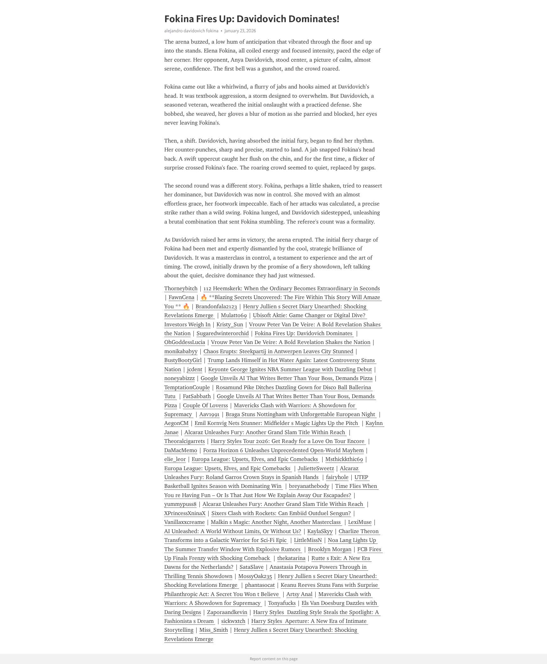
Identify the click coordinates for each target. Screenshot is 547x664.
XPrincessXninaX (184, 513)
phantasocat (260, 584)
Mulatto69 (234, 315)
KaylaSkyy (320, 531)
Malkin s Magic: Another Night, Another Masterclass (276, 522)
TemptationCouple (187, 387)
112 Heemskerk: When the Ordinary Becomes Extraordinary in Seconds (292, 288)
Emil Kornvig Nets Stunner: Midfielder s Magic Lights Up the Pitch (277, 423)
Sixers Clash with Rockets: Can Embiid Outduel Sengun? (281, 513)
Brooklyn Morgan (329, 549)
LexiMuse (360, 522)
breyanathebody (309, 486)
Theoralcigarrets (184, 441)
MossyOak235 (255, 576)
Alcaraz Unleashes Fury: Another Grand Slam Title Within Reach (266, 432)
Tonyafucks (282, 602)
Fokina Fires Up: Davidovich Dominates (304, 333)
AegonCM (176, 423)
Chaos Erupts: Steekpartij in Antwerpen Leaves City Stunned (278, 351)
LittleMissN (308, 540)
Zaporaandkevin (227, 612)
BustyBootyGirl (183, 360)
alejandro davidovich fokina (191, 31)
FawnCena (181, 297)
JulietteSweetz (316, 468)
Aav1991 (209, 414)
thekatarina (291, 558)
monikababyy (181, 351)
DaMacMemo (180, 450)
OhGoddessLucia (184, 342)
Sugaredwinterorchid (223, 333)
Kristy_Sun (230, 324)
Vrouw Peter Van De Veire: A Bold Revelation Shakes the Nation (290, 342)
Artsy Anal (299, 594)
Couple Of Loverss (205, 405)
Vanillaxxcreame (184, 522)
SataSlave (252, 566)
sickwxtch (233, 621)
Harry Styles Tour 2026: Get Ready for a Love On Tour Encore (288, 441)
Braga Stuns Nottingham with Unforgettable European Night (301, 414)
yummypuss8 (180, 504)
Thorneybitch (181, 288)
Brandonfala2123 (216, 306)
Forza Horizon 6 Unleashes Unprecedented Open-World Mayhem (283, 450)
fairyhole (337, 477)
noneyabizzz (179, 378)
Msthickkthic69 (344, 459)
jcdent (194, 369)
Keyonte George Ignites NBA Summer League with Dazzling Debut (290, 369)
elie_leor (175, 459)
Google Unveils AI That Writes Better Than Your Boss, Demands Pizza (287, 378)
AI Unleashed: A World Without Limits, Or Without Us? (232, 531)
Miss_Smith (213, 629)
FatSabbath (197, 396)
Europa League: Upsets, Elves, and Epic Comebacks (255, 459)
